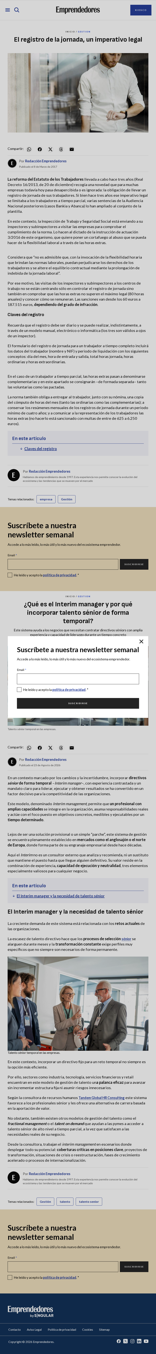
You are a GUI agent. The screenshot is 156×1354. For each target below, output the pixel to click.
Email (21, 669)
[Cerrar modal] (141, 641)
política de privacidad (69, 690)
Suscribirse (78, 703)
